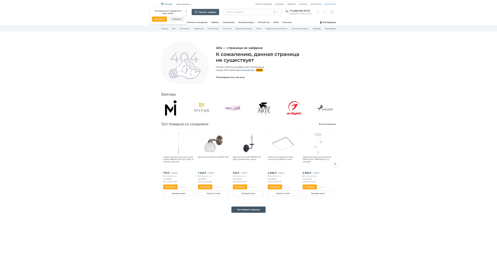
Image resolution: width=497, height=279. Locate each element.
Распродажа (329, 22)
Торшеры (317, 29)
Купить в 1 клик (213, 193)
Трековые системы (243, 29)
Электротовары (246, 22)
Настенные (184, 29)
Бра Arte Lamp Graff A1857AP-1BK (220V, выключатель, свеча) (247, 158)
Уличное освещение (197, 22)
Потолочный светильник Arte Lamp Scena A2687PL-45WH (280, 158)
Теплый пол (264, 22)
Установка (279, 4)
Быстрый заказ (178, 193)
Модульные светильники (276, 29)
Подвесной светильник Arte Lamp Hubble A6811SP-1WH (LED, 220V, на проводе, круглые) (178, 159)
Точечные (227, 29)
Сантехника (229, 22)
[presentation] (335, 164)
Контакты (303, 4)
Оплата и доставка (263, 4)
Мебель (215, 22)
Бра (174, 29)
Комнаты (287, 22)
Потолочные (213, 29)
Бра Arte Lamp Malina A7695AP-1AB (213, 157)
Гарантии (291, 4)
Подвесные (199, 29)
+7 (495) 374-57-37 (299, 11)
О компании (315, 4)
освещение (248, 70)
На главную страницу (248, 209)
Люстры (164, 29)
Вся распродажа (327, 124)
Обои (276, 22)
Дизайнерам (330, 4)
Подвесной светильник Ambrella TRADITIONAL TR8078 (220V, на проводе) (317, 159)
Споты (258, 29)
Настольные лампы (300, 29)
